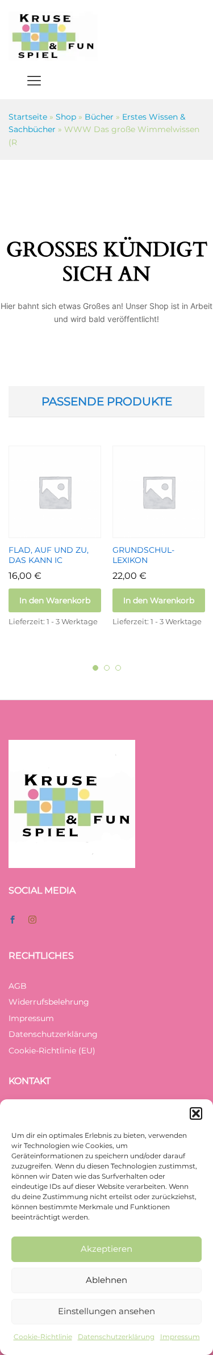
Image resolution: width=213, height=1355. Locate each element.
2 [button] (107, 668)
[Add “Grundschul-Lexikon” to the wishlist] (172, 531)
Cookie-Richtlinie (43, 1336)
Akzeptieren (106, 1248)
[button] (196, 1113)
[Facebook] (12, 920)
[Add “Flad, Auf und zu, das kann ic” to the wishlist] (68, 531)
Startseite (28, 117)
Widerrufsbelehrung (49, 1002)
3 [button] (118, 668)
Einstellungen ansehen (106, 1311)
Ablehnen (106, 1279)
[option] (55, 546)
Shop (66, 117)
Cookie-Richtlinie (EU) (52, 1050)
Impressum (180, 1336)
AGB (18, 986)
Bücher (99, 117)
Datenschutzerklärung (116, 1336)
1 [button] (95, 668)
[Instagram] (32, 920)
